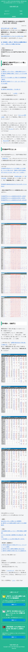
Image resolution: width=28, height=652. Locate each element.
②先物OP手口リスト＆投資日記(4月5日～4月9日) (13, 198)
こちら (13, 580)
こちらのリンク (10, 570)
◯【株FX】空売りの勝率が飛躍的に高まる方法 (12, 549)
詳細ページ (14, 604)
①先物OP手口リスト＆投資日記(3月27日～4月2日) (13, 196)
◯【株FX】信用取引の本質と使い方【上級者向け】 (13, 550)
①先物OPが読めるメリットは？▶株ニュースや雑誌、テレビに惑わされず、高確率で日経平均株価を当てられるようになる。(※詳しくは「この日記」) (13, 170)
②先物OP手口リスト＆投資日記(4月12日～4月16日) (14, 200)
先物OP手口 (5, 158)
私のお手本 (6, 141)
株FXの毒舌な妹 (5, 28)
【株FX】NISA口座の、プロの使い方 (10, 89)
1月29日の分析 (17, 176)
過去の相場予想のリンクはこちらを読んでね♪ (12, 36)
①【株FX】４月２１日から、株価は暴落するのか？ (13, 71)
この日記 (15, 93)
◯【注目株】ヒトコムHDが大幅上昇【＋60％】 (13, 539)
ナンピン (11, 129)
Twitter (15, 28)
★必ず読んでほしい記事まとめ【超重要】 (11, 521)
